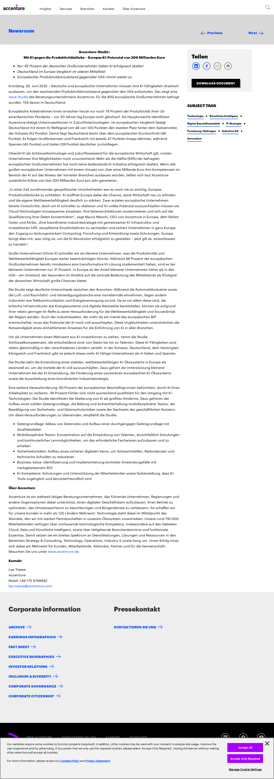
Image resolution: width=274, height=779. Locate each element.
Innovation (194, 138)
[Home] (14, 7)
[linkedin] (196, 69)
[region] (137, 758)
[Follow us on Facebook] (243, 737)
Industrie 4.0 (230, 131)
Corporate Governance (32, 685)
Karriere (108, 8)
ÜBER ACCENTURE (39, 737)
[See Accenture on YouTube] (261, 737)
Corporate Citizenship (31, 695)
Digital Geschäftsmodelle (203, 123)
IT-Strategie (233, 123)
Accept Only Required (245, 758)
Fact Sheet (19, 646)
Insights (45, 8)
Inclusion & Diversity (30, 676)
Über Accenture (134, 8)
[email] (217, 69)
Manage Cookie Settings (245, 769)
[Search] (268, 7)
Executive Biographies (31, 656)
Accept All (245, 747)
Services (66, 8)
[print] (228, 69)
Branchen (87, 8)
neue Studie (18, 96)
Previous (214, 32)
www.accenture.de (63, 551)
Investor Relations (28, 666)
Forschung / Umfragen (201, 131)
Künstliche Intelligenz (224, 116)
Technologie (195, 116)
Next (253, 32)
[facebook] (206, 69)
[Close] (267, 743)
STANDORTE (138, 737)
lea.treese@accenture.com (30, 586)
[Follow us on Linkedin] (225, 737)
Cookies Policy (69, 761)
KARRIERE (113, 737)
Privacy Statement (98, 761)
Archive (17, 626)
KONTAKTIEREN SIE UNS (135, 626)
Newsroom (21, 31)
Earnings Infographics (32, 636)
